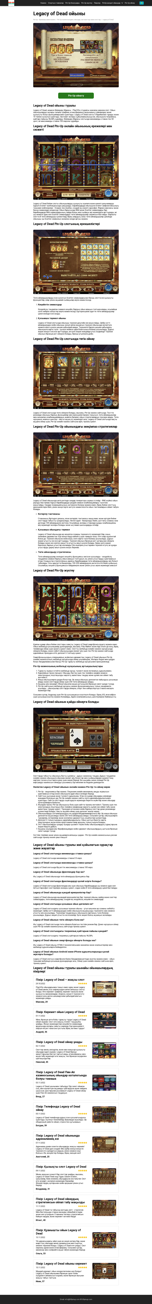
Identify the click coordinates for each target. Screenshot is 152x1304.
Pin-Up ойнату (76, 95)
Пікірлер (97, 3)
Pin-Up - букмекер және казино (44, 19)
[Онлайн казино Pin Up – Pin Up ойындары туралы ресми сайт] (11, 3)
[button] (122, 3)
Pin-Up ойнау (130, 3)
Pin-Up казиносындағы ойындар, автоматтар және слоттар (79, 19)
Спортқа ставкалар (56, 3)
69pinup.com (87, 1299)
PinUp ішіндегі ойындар (111, 3)
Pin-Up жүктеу (86, 3)
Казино (43, 3)
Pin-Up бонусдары (72, 3)
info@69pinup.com (72, 1299)
